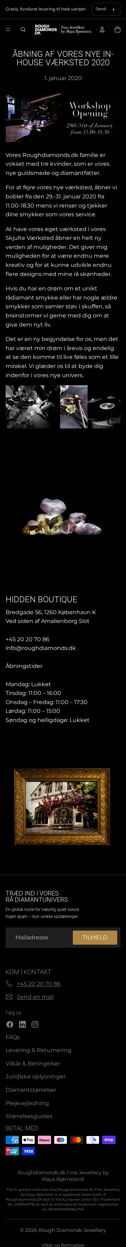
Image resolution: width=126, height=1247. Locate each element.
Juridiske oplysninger (35, 1076)
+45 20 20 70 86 (39, 983)
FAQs (13, 1037)
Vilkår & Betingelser (33, 1063)
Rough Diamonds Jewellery (72, 1230)
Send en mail (35, 996)
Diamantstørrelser (31, 1090)
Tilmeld (95, 937)
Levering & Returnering (38, 1050)
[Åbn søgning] (23, 29)
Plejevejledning (27, 1103)
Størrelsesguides (29, 1116)
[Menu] (8, 30)
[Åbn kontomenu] (102, 29)
